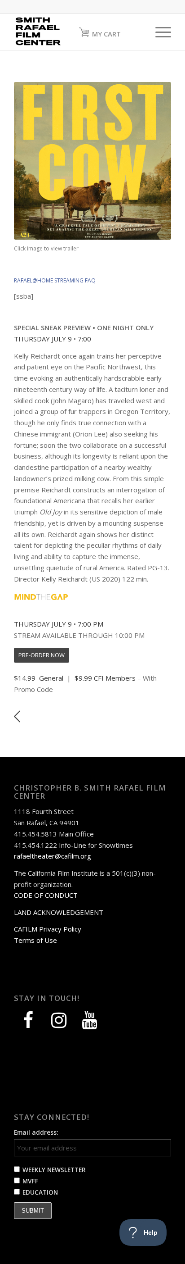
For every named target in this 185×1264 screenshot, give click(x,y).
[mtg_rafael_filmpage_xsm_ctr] (41, 596)
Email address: (36, 1132)
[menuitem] (158, 32)
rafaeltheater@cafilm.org (52, 855)
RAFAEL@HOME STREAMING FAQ (55, 280)
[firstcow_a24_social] (92, 161)
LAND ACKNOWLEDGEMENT (58, 912)
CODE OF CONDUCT (46, 895)
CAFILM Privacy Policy (47, 928)
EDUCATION (40, 1192)
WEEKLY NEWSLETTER (54, 1169)
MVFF (30, 1181)
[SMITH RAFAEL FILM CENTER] (77, 32)
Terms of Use (35, 940)
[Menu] (158, 32)
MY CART (106, 33)
